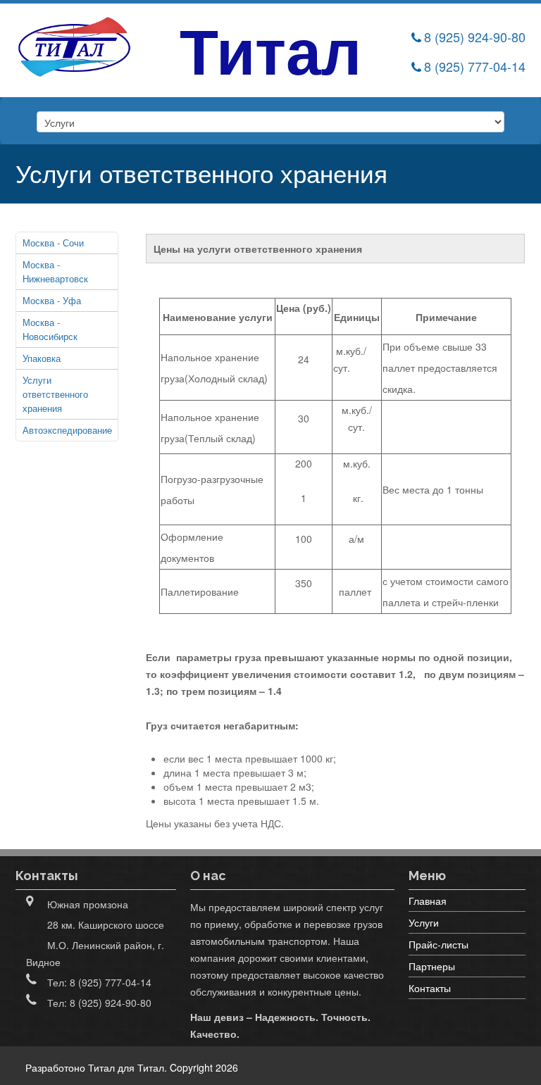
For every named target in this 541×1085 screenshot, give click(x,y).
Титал (150, 1067)
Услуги (424, 922)
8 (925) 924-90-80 (475, 36)
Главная (428, 900)
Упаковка (42, 358)
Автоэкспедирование (67, 430)
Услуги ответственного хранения (55, 394)
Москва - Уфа (52, 300)
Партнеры (432, 966)
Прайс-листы (438, 944)
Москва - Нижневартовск (55, 271)
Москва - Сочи (53, 242)
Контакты (430, 988)
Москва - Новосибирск (50, 329)
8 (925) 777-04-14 (475, 66)
